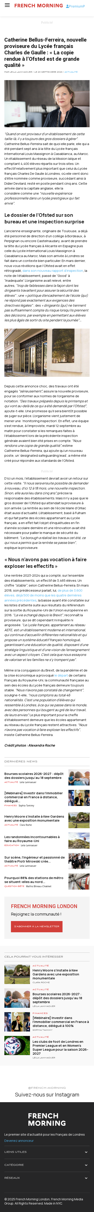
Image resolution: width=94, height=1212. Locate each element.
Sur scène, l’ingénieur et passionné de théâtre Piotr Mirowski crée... (34, 859)
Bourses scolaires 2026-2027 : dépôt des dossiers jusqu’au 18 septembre (34, 775)
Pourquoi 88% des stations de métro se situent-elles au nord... (33, 879)
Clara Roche (26, 824)
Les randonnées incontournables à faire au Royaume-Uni (32, 839)
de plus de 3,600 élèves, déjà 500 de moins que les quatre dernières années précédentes (43, 595)
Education (11, 845)
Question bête (14, 886)
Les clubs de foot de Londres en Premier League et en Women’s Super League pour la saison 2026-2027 (60, 1047)
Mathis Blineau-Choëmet (38, 886)
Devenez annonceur (19, 1140)
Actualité (71, 72)
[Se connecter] (67, 6)
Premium (76, 6)
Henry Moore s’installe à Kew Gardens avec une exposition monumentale (34, 818)
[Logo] (39, 5)
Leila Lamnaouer (28, 782)
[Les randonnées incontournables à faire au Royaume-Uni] (79, 841)
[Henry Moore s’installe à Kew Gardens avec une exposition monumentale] (79, 820)
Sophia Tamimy (26, 805)
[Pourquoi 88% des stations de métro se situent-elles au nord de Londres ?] (79, 882)
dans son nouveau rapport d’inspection (53, 270)
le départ (61, 675)
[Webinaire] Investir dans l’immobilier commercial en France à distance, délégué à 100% (61, 1021)
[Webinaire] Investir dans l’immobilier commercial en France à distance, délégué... (33, 797)
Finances (10, 805)
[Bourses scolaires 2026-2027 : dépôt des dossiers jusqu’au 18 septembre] (79, 777)
